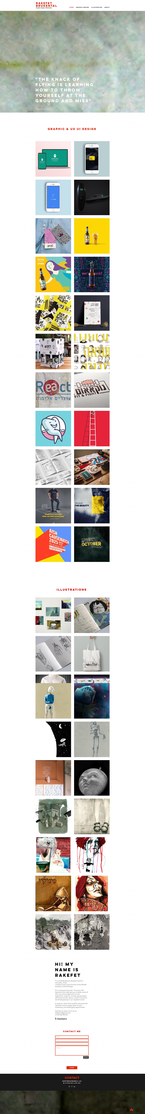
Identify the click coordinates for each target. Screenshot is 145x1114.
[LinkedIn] (74, 1086)
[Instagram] (69, 1086)
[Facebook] (72, 1086)
